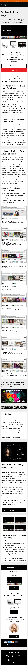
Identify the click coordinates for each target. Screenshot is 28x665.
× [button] (26, 1)
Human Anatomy (12, 177)
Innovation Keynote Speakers (13, 654)
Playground (9, 183)
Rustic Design (5, 181)
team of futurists (18, 502)
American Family (16, 170)
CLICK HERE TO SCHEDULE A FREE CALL (14, 510)
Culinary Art (4, 20)
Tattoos (9, 22)
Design (22, 10)
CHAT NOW (14, 587)
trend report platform (8, 482)
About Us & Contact (13, 652)
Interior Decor (13, 168)
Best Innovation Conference (13, 655)
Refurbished (4, 179)
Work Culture (17, 174)
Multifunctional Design (7, 174)
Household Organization (15, 181)
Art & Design (14, 10)
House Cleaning (21, 179)
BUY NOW (14, 612)
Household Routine (6, 170)
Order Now (14, 70)
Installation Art (11, 20)
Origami (3, 183)
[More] (15, 183)
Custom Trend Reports (14, 657)
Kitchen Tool (19, 172)
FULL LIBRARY (5, 10)
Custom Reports (20, 22)
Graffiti (20, 19)
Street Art (14, 19)
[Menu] (25, 5)
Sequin (24, 19)
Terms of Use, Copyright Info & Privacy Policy (14, 661)
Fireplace (20, 177)
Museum (18, 20)
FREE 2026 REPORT (14, 65)
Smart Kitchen (12, 179)
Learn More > (6, 644)
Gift (25, 172)
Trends (6, 659)
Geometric (13, 172)
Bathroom (20, 168)
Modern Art (8, 19)
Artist (13, 22)
